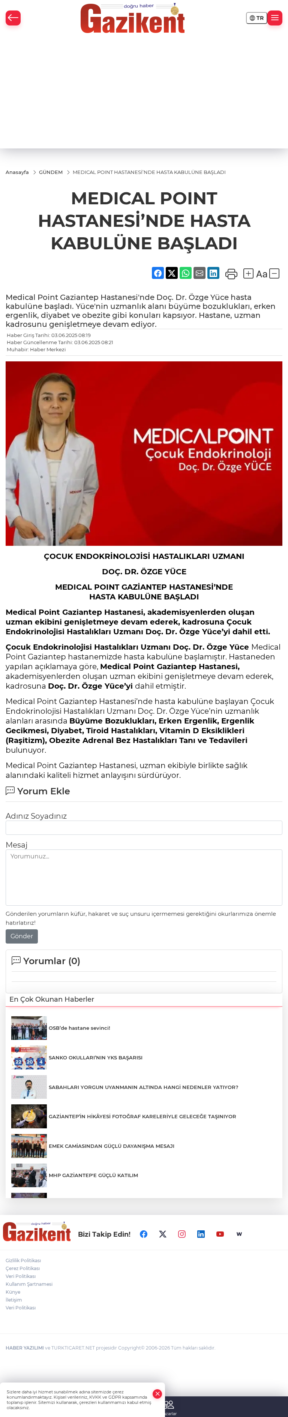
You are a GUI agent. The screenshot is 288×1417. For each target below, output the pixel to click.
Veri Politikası (21, 1276)
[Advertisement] (144, 92)
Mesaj (16, 844)
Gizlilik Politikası (23, 1260)
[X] (162, 1234)
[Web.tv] (239, 1234)
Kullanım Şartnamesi (29, 1284)
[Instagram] (181, 1234)
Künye (13, 1292)
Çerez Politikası (23, 1268)
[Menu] (274, 17)
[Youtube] (220, 1234)
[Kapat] (157, 1394)
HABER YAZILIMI (25, 1348)
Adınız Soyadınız (36, 816)
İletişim (14, 1300)
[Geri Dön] (13, 17)
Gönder (21, 936)
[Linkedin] (201, 1234)
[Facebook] (143, 1234)
